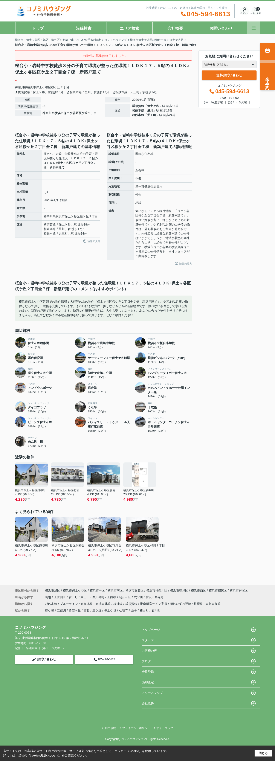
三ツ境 (96, 610)
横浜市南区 (115, 590)
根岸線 (199, 603)
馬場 (48, 597)
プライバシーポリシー (136, 728)
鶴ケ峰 (49, 610)
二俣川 (61, 610)
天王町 (151, 115)
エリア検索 (129, 28)
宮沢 (149, 597)
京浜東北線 (104, 603)
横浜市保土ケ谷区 (39, 87)
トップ (38, 28)
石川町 (155, 610)
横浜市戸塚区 (239, 590)
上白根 (112, 597)
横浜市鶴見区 (179, 590)
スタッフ (148, 640)
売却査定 (148, 682)
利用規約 (110, 728)
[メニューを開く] (253, 28)
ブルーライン (69, 603)
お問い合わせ (221, 28)
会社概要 (175, 28)
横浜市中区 (97, 590)
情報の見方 (93, 241)
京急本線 (87, 603)
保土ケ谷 (153, 106)
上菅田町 (60, 597)
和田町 (144, 610)
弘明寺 (123, 610)
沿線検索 (84, 28)
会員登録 (148, 671)
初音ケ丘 (125, 597)
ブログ (146, 661)
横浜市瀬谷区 (134, 590)
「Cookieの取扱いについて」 (44, 755)
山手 (134, 610)
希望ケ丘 (75, 610)
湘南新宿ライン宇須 (154, 603)
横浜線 (118, 603)
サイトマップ (164, 728)
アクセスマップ (152, 692)
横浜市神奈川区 (156, 590)
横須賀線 (138, 106)
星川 (150, 110)
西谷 (87, 610)
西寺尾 (158, 597)
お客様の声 (149, 650)
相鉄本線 (138, 110)
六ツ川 (139, 597)
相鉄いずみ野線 (181, 603)
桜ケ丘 (55, 87)
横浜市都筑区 (218, 590)
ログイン (244, 13)
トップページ (151, 629)
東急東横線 (213, 603)
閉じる (263, 753)
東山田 (85, 597)
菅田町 (74, 597)
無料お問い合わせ (229, 75)
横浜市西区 (198, 590)
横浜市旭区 (52, 590)
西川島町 (98, 597)
